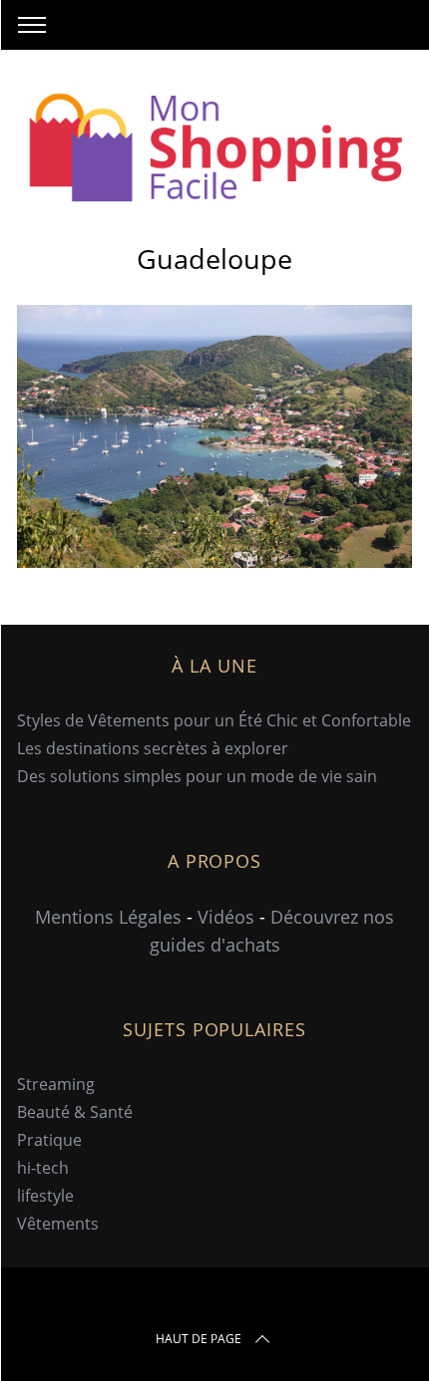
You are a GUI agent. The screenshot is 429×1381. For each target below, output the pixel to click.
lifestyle (45, 1196)
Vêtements (58, 1224)
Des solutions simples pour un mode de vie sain (197, 776)
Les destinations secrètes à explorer (152, 748)
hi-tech (43, 1168)
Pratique (49, 1140)
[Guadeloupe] (214, 561)
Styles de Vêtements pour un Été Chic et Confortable (214, 720)
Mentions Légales (108, 917)
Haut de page (198, 1338)
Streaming (56, 1084)
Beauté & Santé (75, 1112)
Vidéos (226, 917)
